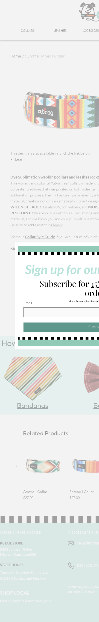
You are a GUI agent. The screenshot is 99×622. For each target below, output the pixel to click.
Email (27, 303)
